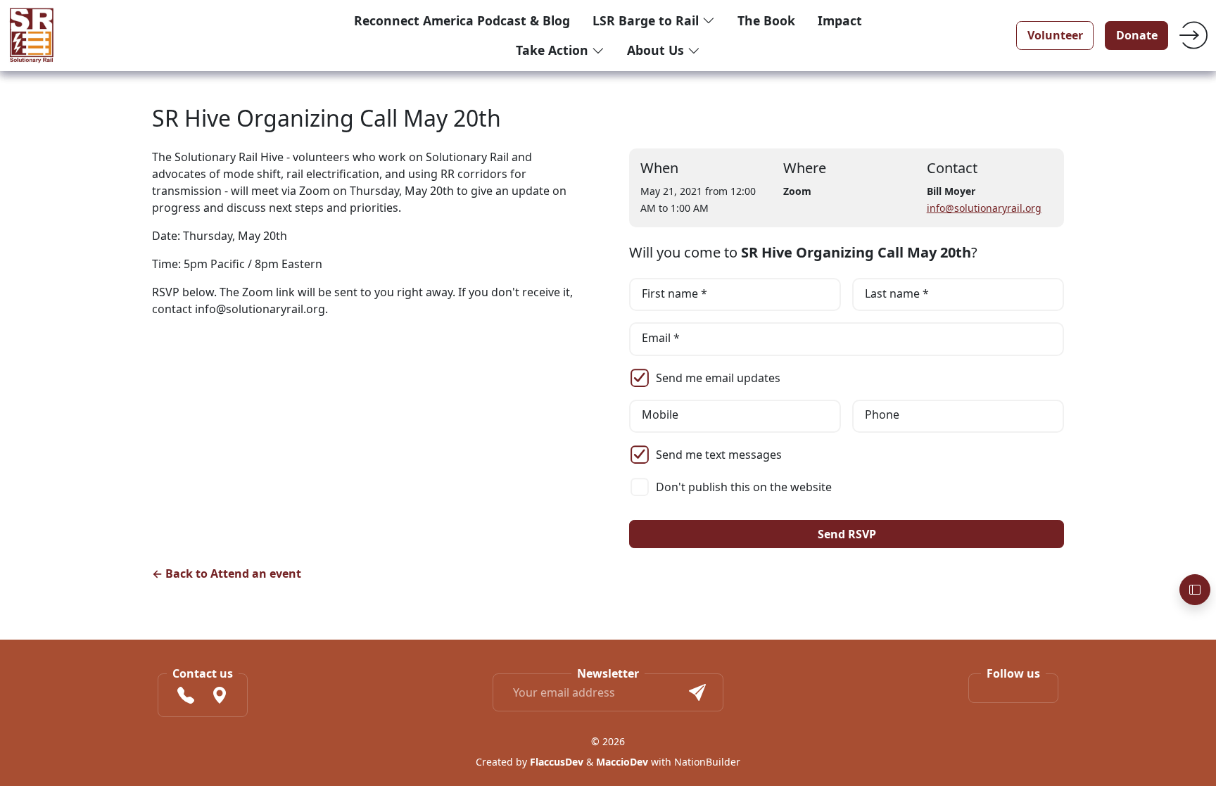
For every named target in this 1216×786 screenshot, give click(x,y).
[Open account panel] (1194, 589)
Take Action (554, 50)
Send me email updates (718, 378)
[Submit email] (697, 692)
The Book (766, 20)
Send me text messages (719, 454)
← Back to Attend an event (226, 573)
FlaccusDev (556, 761)
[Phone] (185, 697)
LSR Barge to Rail (647, 20)
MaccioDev (622, 761)
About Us (657, 50)
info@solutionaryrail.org (984, 208)
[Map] (219, 697)
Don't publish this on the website (744, 487)
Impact (840, 20)
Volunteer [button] (1055, 35)
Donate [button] (1137, 35)
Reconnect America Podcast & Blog (462, 20)
